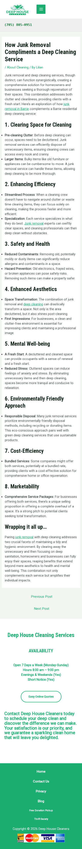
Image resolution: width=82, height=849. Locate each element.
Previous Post (41, 597)
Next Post (41, 609)
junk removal (24, 537)
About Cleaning (18, 67)
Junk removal (34, 223)
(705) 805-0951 (18, 25)
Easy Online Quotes (41, 696)
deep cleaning (33, 304)
